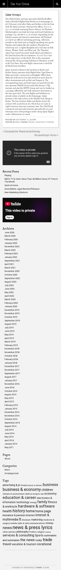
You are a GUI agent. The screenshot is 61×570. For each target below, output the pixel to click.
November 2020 (12, 271)
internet (30, 515)
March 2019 (10, 341)
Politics (33, 532)
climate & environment (14, 493)
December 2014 (12, 412)
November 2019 (12, 313)
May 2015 (9, 398)
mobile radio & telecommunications (27, 523)
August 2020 (10, 282)
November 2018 (12, 352)
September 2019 (12, 320)
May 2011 (9, 447)
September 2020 (12, 278)
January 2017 (11, 380)
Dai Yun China (20, 4)
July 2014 (9, 430)
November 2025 (12, 246)
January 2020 (11, 306)
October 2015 (11, 391)
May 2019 (9, 334)
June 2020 (9, 289)
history (19, 510)
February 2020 (11, 303)
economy (50, 493)
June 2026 (9, 232)
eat (42, 493)
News (17, 122)
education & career (19, 497)
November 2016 (12, 384)
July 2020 (9, 285)
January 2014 (11, 444)
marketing (37, 519)
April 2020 (9, 296)
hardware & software (36, 506)
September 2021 (12, 260)
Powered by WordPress (23, 568)
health (7, 511)
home (30, 511)
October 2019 (11, 317)
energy (33, 502)
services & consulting (18, 535)
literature (26, 519)
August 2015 (10, 394)
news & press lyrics (33, 527)
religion (41, 532)
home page (43, 511)
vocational (44, 544)
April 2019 (9, 338)
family (42, 502)
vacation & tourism (44, 122)
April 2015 (9, 401)
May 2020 (9, 292)
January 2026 (11, 243)
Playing (8, 175)
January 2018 (11, 363)
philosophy (22, 531)
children (47, 490)
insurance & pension (14, 515)
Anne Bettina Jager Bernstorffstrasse (22, 189)
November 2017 (12, 370)
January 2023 (11, 257)
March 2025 (10, 250)
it (20, 519)
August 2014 (10, 426)
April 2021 (9, 264)
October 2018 (11, 356)
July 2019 (9, 327)
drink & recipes (32, 493)
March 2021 (10, 267)
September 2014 (12, 423)
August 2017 (10, 377)
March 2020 (10, 299)
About (7, 458)
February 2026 (11, 239)
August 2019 (10, 324)
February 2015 (11, 405)
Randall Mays (42, 55)
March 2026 (10, 236)
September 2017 (12, 373)
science (48, 532)
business (50, 485)
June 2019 (9, 331)
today (38, 540)
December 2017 (12, 366)
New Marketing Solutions (16, 192)
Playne (46, 568)
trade (47, 539)
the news (27, 540)
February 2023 (11, 253)
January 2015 (11, 408)
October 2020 (11, 274)
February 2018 (11, 359)
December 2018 (12, 348)
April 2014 (9, 440)
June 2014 (9, 433)
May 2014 (9, 437)
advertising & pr (11, 485)
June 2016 (9, 387)
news (7, 527)
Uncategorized (11, 473)
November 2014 (12, 415)
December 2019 (12, 310)
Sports (39, 535)
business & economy (22, 489)
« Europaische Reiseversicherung (21, 131)
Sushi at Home (11, 185)
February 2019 (11, 345)
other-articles (9, 532)
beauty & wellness (35, 485)
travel (31, 122)
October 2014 (11, 419)
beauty (24, 485)
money (49, 523)
